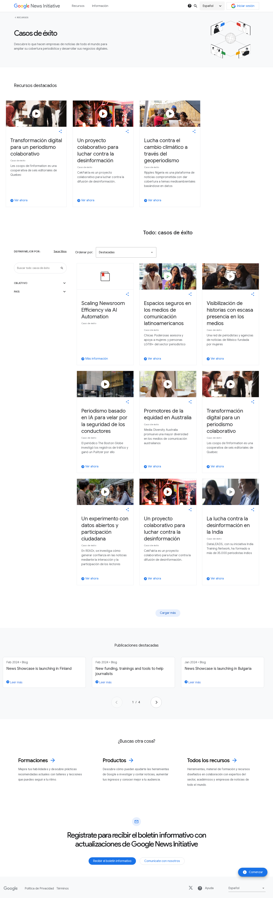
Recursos (22, 17)
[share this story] (60, 131)
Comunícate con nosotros (162, 861)
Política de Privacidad (39, 888)
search (195, 6)
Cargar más (168, 613)
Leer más (15, 682)
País (40, 291)
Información (100, 6)
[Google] (11, 888)
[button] (212, 5)
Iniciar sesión (245, 6)
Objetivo (40, 283)
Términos (62, 888)
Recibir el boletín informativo (112, 861)
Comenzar (253, 872)
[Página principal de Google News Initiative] (37, 6)
